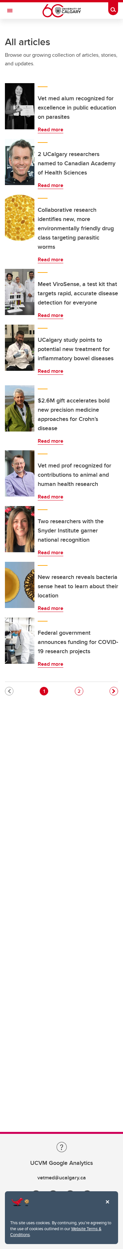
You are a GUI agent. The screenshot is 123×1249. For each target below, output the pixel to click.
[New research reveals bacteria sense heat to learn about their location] (19, 585)
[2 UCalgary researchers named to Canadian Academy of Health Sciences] (19, 162)
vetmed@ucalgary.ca (61, 1177)
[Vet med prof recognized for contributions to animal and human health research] (19, 473)
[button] (114, 691)
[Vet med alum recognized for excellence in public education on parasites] (19, 106)
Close (107, 1206)
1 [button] (45, 691)
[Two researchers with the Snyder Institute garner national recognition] (19, 529)
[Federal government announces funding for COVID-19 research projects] (19, 641)
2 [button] (80, 691)
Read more (50, 129)
